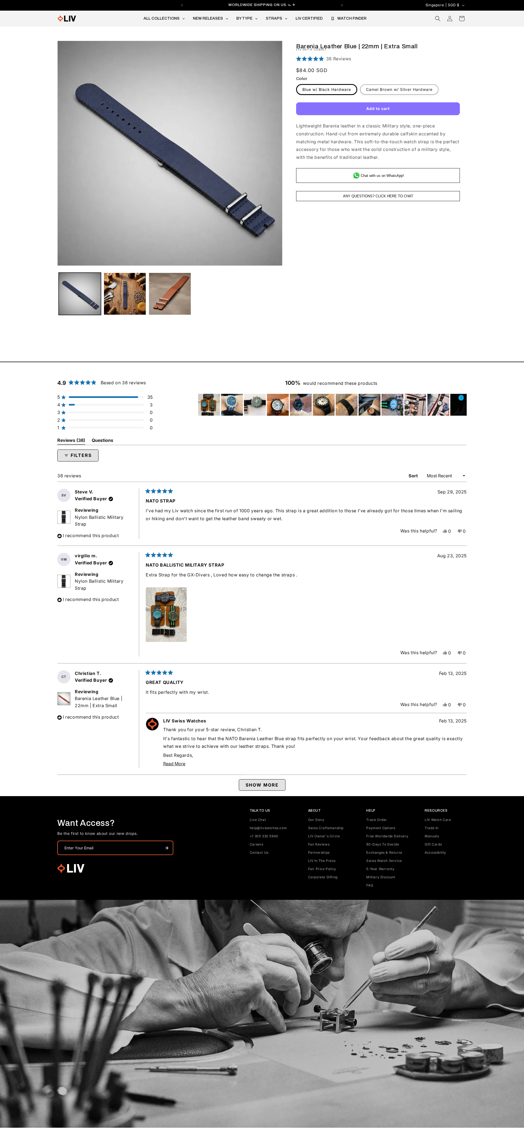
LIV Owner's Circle (324, 836)
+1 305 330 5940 (264, 836)
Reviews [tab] (71, 441)
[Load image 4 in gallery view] (170, 294)
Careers (256, 844)
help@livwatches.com (268, 828)
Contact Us (259, 852)
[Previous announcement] (182, 5)
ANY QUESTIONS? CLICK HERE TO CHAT (378, 196)
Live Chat (258, 820)
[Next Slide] (462, 405)
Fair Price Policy (322, 869)
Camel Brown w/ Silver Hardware (399, 89)
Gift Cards (433, 844)
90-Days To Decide (382, 844)
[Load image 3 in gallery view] (125, 294)
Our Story (316, 820)
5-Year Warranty (380, 869)
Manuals (432, 836)
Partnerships (319, 852)
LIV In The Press (322, 861)
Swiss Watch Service (384, 861)
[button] (438, 19)
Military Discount (380, 877)
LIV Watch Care (438, 820)
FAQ (369, 885)
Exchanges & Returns (384, 852)
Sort (414, 475)
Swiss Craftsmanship (326, 828)
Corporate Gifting (323, 877)
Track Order (376, 820)
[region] (332, 405)
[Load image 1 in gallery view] (80, 294)
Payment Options (380, 828)
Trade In (432, 828)
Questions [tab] (102, 441)
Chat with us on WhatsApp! (382, 175)
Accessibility (435, 852)
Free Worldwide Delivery (387, 836)
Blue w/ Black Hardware (326, 89)
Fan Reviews (319, 844)
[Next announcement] (342, 5)
